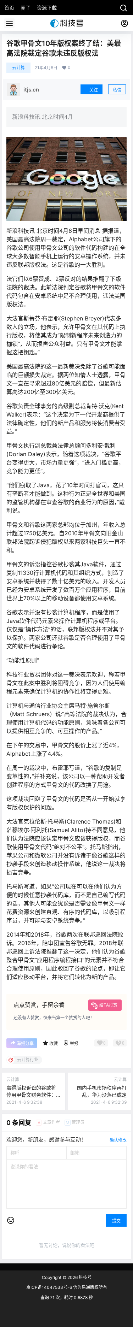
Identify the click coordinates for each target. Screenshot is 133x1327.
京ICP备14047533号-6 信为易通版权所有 (66, 1287)
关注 (93, 90)
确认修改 (118, 1140)
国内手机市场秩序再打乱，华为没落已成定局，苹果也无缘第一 (102, 1094)
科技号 (85, 1277)
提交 (116, 1220)
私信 (117, 90)
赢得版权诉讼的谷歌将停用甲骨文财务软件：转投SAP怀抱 (31, 1094)
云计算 (18, 67)
